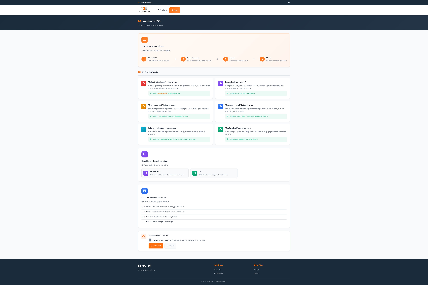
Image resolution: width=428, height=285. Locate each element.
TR (289, 2)
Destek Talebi (157, 246)
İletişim (256, 273)
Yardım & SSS (218, 273)
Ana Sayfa (217, 270)
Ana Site (171, 246)
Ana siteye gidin (162, 93)
